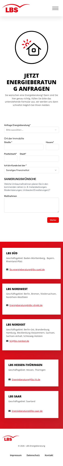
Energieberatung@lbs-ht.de (26, 379)
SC (10, 340)
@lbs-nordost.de (20, 340)
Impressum (16, 455)
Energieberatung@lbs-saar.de (27, 410)
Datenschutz (33, 455)
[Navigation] (55, 8)
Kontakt (49, 455)
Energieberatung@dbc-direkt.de (26, 305)
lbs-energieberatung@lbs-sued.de (27, 269)
